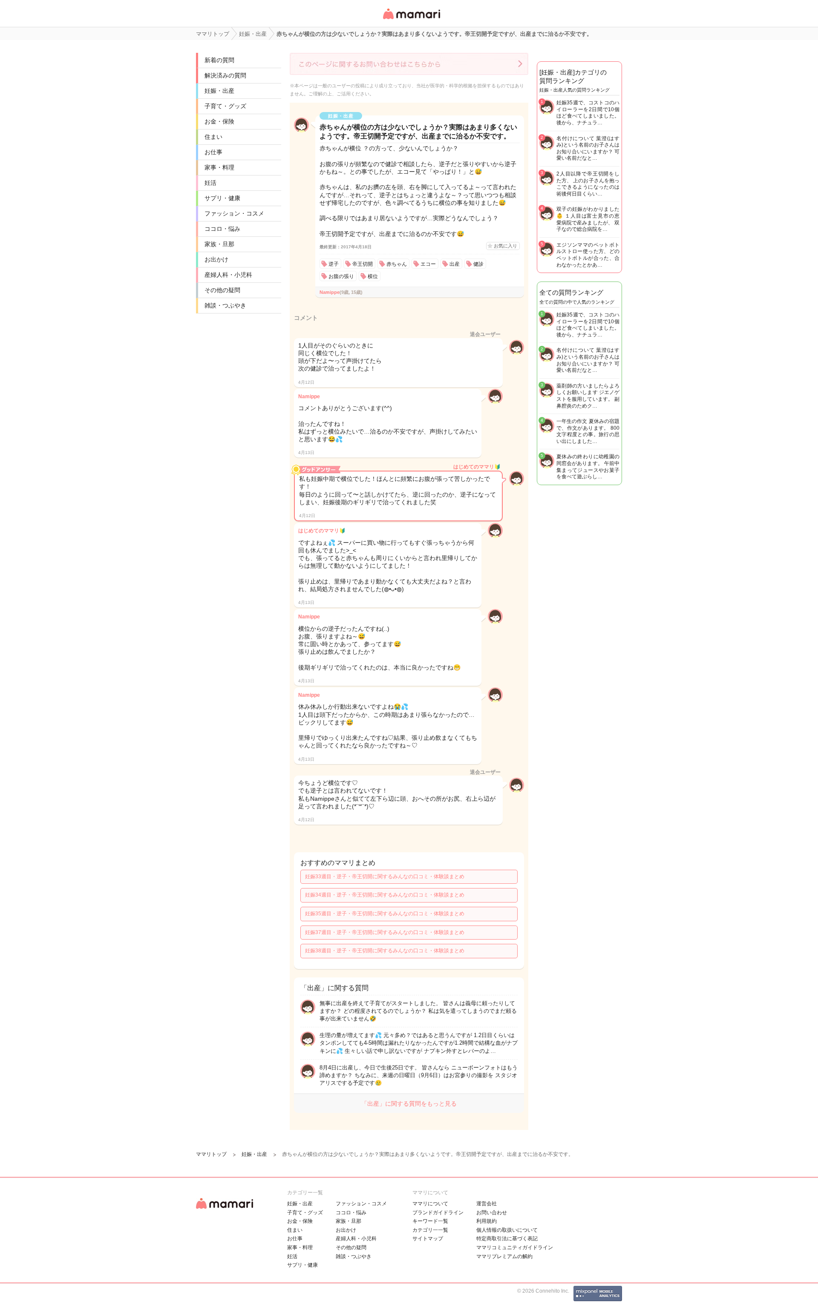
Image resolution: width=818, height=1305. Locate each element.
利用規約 (486, 1221)
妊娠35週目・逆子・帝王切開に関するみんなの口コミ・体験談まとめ (384, 914)
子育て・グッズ (225, 106)
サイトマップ (427, 1239)
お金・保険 (219, 121)
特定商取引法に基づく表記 (507, 1239)
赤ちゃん (396, 264)
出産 (454, 264)
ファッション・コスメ (234, 213)
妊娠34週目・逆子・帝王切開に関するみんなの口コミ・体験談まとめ (384, 895)
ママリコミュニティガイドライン (514, 1247)
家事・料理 (219, 167)
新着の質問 (219, 60)
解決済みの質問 (225, 75)
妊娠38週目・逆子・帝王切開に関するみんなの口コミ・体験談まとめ (384, 951)
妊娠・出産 (219, 90)
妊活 (210, 182)
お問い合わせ (491, 1213)
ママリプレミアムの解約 (504, 1256)
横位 (373, 276)
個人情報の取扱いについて (507, 1230)
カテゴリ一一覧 (430, 1230)
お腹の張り (341, 276)
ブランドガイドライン (438, 1213)
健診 (478, 264)
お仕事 (213, 152)
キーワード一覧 (430, 1221)
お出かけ (216, 259)
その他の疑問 (222, 290)
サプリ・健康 (222, 198)
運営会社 (486, 1204)
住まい (213, 136)
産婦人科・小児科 (228, 274)
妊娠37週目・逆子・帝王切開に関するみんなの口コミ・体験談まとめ (384, 932)
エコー (428, 264)
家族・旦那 (219, 244)
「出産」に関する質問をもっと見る (409, 1103)
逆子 (333, 264)
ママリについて (430, 1204)
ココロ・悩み (222, 228)
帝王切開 (362, 264)
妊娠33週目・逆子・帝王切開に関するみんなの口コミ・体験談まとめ (384, 877)
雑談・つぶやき (225, 305)
